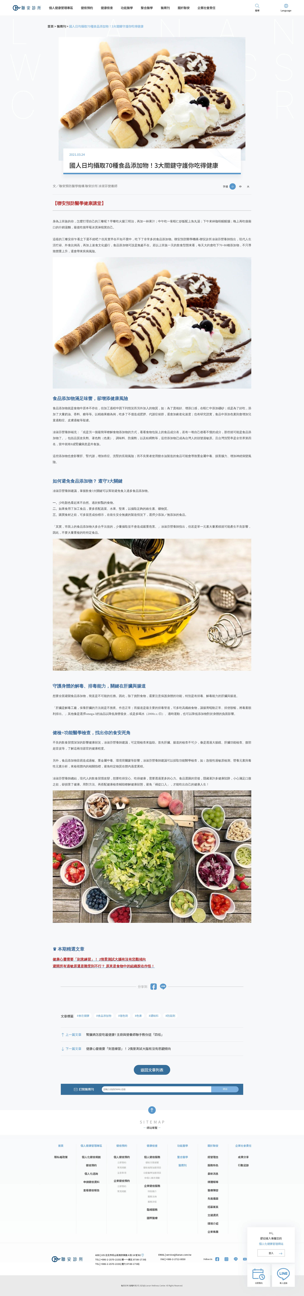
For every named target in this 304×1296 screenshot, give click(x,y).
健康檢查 (107, 8)
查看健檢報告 (91, 1190)
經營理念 (213, 1157)
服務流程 (152, 1201)
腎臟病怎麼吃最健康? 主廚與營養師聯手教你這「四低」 (125, 1034)
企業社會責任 (206, 8)
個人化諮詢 (91, 1174)
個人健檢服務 (152, 1157)
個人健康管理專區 (61, 8)
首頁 (60, 1146)
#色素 (138, 1016)
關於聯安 (184, 8)
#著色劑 (123, 1016)
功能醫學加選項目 (152, 1172)
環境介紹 (213, 1223)
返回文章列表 (152, 1070)
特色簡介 (152, 1191)
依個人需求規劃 (152, 1177)
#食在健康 (83, 1016)
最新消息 (213, 1174)
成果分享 (243, 1157)
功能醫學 (127, 8)
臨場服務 (152, 1209)
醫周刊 (165, 8)
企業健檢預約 (122, 1181)
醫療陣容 (213, 1190)
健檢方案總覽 (152, 1162)
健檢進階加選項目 (152, 1167)
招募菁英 (213, 1207)
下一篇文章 (73, 1048)
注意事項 (121, 1172)
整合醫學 (147, 8)
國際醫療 (152, 1218)
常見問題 (121, 1167)
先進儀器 (213, 1198)
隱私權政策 (61, 1157)
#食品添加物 (103, 1016)
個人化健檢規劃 (91, 1157)
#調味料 (153, 1016)
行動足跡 (243, 1165)
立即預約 (121, 1162)
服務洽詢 (152, 1196)
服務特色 (213, 1165)
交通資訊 (213, 1215)
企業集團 (213, 1232)
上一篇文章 (73, 1034)
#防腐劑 (170, 1016)
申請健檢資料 (91, 1182)
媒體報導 (213, 1182)
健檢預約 (87, 8)
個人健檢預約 (122, 1157)
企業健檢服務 (152, 1186)
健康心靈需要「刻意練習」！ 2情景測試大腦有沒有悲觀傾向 (128, 1048)
